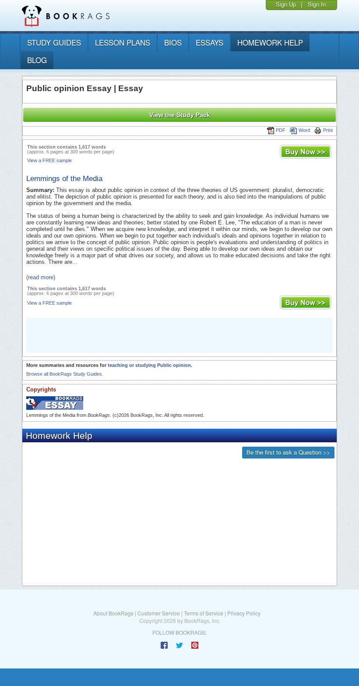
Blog (37, 59)
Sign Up (286, 4)
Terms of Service (203, 613)
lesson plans (122, 42)
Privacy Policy (243, 613)
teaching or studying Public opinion (149, 365)
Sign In (317, 4)
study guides (54, 42)
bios (173, 42)
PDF (280, 130)
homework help (270, 42)
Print (328, 130)
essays (209, 42)
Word (304, 130)
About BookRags (113, 613)
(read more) (40, 277)
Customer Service (158, 613)
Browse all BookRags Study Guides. (64, 374)
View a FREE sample (49, 160)
